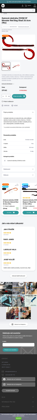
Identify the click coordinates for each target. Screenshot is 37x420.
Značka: (5, 31)
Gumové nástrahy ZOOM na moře (16, 160)
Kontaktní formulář (10, 390)
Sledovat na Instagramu (20, 324)
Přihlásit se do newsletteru (10, 349)
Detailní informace (7, 83)
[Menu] (35, 5)
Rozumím (18, 418)
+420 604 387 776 (10, 375)
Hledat (33, 10)
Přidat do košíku (17, 96)
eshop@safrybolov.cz (11, 371)
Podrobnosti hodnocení (23, 26)
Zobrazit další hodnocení (18, 276)
